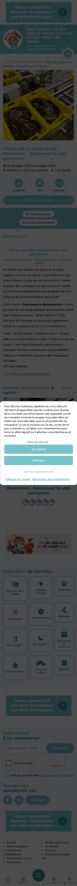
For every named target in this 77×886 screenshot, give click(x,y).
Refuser (38, 460)
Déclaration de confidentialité (50, 479)
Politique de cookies (18, 479)
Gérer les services (37, 442)
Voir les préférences (38, 472)
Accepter (38, 449)
